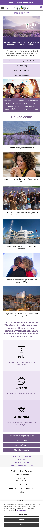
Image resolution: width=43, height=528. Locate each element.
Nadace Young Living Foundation (21, 488)
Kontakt (21, 459)
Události (21, 478)
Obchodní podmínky (21, 75)
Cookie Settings (22, 514)
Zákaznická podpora (22, 475)
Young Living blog (21, 481)
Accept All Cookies (21, 525)
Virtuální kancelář (21, 462)
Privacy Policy (21, 510)
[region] (21, 514)
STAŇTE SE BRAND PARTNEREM (21, 465)
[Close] (40, 504)
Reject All (21, 519)
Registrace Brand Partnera (21, 471)
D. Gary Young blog (21, 484)
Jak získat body (21, 66)
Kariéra (21, 492)
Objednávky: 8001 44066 (21, 456)
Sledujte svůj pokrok (21, 70)
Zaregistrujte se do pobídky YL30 (21, 61)
